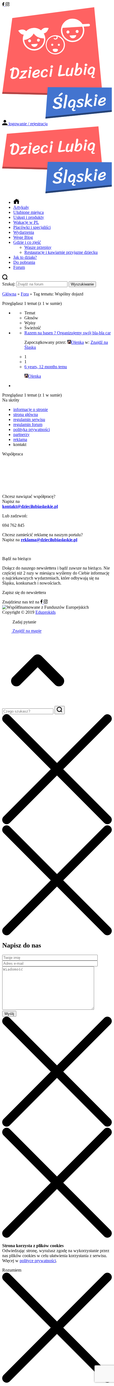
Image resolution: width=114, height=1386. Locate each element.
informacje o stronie (30, 409)
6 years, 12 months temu (45, 366)
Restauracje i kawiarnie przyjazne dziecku (61, 252)
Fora (25, 294)
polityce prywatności (38, 1260)
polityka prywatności (31, 429)
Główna (9, 294)
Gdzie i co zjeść (27, 242)
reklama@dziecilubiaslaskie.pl (49, 539)
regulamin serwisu (29, 419)
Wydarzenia (23, 232)
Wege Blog (23, 237)
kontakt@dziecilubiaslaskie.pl (30, 506)
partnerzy (21, 434)
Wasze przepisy (37, 247)
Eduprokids (45, 612)
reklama (20, 439)
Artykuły (21, 207)
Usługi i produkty (28, 217)
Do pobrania (24, 262)
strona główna (25, 414)
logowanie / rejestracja (28, 123)
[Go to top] (37, 703)
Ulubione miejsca (28, 212)
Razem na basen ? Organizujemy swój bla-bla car (67, 332)
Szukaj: (8, 284)
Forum (19, 267)
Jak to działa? (25, 257)
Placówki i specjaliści (32, 227)
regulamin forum (27, 424)
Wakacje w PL (26, 222)
